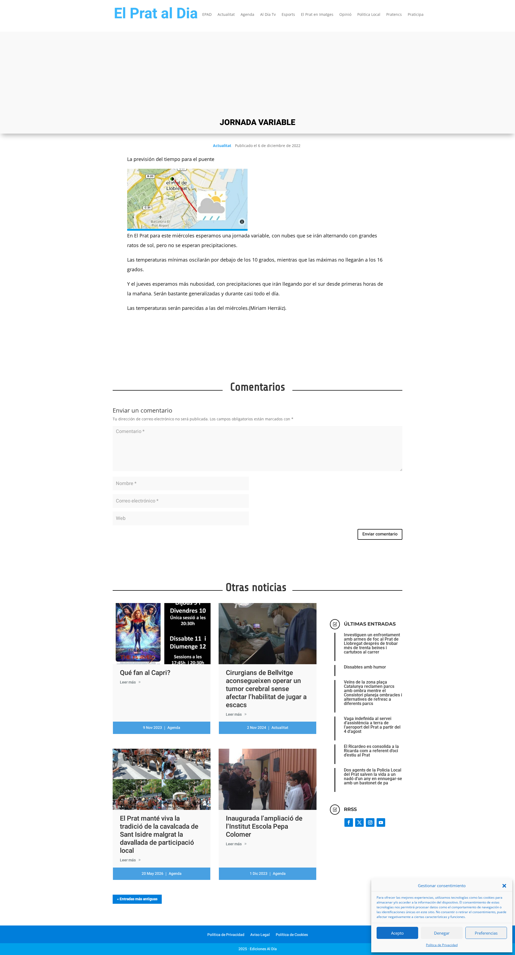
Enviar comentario (380, 534)
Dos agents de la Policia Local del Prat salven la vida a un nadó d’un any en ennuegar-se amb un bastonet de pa (373, 776)
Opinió (345, 15)
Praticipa (416, 15)
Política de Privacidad (442, 945)
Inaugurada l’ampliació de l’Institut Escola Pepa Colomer (264, 827)
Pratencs (394, 15)
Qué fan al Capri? (145, 673)
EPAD (207, 15)
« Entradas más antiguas (137, 899)
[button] (504, 885)
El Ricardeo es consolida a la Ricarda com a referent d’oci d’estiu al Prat (371, 751)
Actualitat (226, 15)
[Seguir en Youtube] (381, 822)
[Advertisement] (257, 74)
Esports (288, 15)
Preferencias (486, 933)
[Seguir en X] (359, 822)
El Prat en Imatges (317, 15)
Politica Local (368, 15)
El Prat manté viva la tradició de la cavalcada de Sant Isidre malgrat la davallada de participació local (159, 835)
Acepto (397, 933)
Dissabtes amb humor (365, 667)
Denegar (442, 933)
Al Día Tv (268, 15)
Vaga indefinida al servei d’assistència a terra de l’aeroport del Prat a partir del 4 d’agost (372, 725)
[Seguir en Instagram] (370, 822)
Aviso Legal (260, 935)
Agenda (247, 15)
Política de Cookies (292, 935)
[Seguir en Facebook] (348, 822)
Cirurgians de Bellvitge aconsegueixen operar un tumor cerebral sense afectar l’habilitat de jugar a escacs (266, 689)
